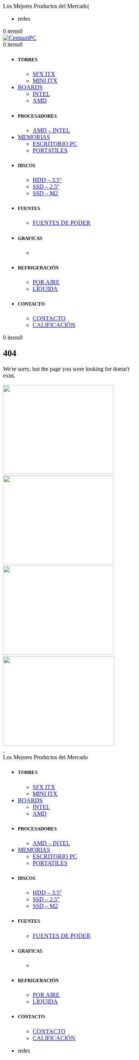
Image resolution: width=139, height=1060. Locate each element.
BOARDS (30, 87)
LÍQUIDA (45, 289)
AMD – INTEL (51, 130)
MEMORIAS (34, 137)
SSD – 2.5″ (46, 186)
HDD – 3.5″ (47, 180)
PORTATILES (50, 150)
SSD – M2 (45, 193)
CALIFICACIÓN (54, 325)
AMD (40, 100)
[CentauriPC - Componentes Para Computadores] (19, 38)
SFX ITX (44, 74)
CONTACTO (49, 318)
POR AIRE (46, 282)
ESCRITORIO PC (55, 144)
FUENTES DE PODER (61, 223)
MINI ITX (45, 81)
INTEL (41, 94)
